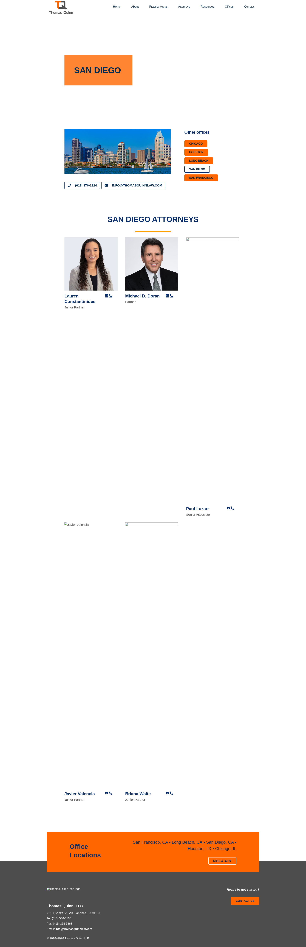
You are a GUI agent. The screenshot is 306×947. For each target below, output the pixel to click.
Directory (222, 861)
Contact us (245, 900)
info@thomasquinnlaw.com (73, 929)
